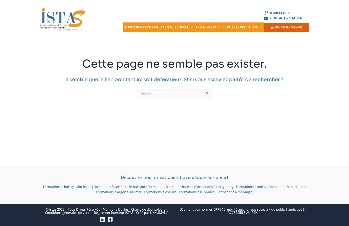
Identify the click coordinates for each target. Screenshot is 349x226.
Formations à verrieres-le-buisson (119, 187)
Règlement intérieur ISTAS (114, 212)
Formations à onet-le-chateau (170, 187)
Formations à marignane (287, 187)
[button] (158, 27)
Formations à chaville (160, 192)
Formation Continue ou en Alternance (157, 27)
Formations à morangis (234, 192)
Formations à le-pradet (196, 192)
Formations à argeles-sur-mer (119, 192)
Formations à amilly (251, 187)
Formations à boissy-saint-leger (67, 187)
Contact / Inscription (240, 27)
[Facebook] (110, 219)
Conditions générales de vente (68, 212)
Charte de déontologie (148, 209)
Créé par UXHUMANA (152, 212)
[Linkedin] (102, 219)
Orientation (206, 27)
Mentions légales (115, 209)
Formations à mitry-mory (214, 187)
